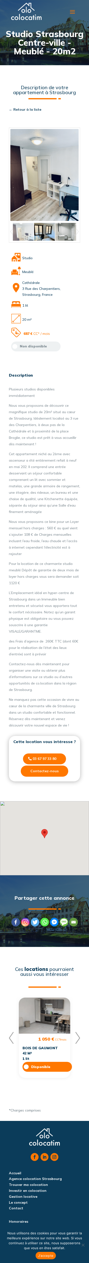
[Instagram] (25, 922)
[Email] (73, 922)
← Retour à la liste (25, 109)
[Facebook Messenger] (54, 922)
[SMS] (64, 922)
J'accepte (45, 1256)
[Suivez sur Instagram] (54, 1157)
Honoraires (18, 1221)
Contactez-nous (44, 771)
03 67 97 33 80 (44, 758)
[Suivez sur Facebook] (35, 1157)
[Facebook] (15, 922)
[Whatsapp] (44, 922)
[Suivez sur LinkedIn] (44, 1157)
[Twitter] (35, 922)
